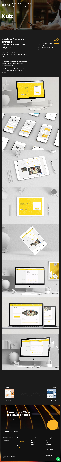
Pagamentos (48, 444)
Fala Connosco (50, 5)
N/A (43, 49)
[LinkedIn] (8, 448)
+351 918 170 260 (20, 439)
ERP (46, 440)
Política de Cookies (49, 453)
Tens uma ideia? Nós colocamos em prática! (19, 413)
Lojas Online (28, 3)
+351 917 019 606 (20, 441)
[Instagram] (6, 448)
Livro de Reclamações (50, 455)
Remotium (8, 400)
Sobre (21, 6)
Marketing (48, 446)
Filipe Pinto (53, 400)
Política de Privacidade (50, 452)
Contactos (33, 446)
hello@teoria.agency (21, 447)
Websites (20, 3)
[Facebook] (3, 448)
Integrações (15, 6)
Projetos (14, 3)
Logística (47, 442)
